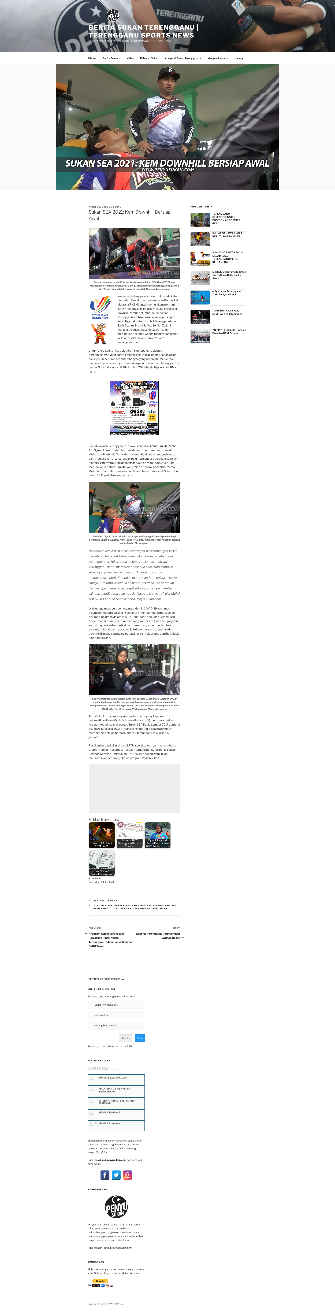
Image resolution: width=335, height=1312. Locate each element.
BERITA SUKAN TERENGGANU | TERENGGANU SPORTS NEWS (144, 31)
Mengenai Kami (216, 58)
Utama (92, 58)
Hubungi (239, 58)
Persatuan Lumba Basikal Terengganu (142, 905)
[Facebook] (105, 1175)
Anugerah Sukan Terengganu (181, 58)
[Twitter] (116, 1175)
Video (130, 58)
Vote (140, 1038)
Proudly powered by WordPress (105, 1303)
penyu (117, 207)
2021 (97, 905)
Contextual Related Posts (102, 882)
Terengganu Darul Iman (150, 908)
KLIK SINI (126, 1046)
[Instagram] (127, 1175)
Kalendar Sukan (149, 58)
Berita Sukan (110, 58)
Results (125, 1038)
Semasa (112, 901)
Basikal (99, 901)
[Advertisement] (134, 788)
